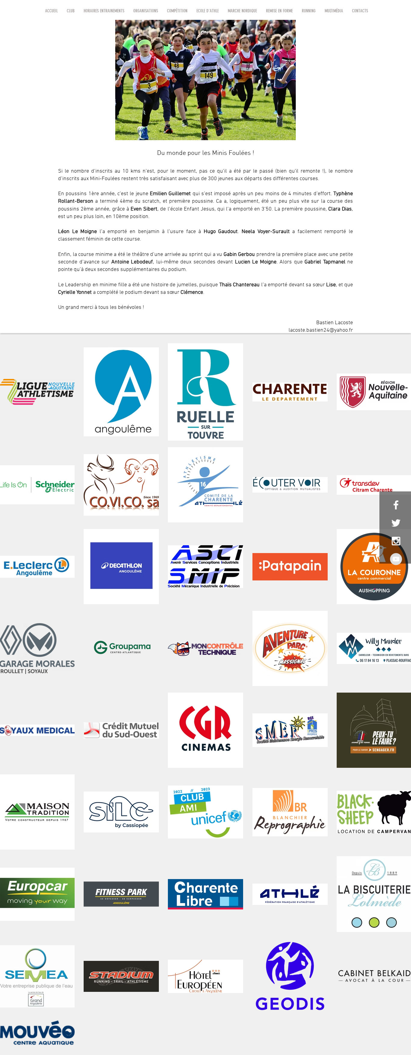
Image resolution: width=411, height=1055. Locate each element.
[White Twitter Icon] (396, 523)
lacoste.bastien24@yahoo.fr (321, 330)
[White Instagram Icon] (396, 541)
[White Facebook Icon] (396, 505)
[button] (70, 11)
